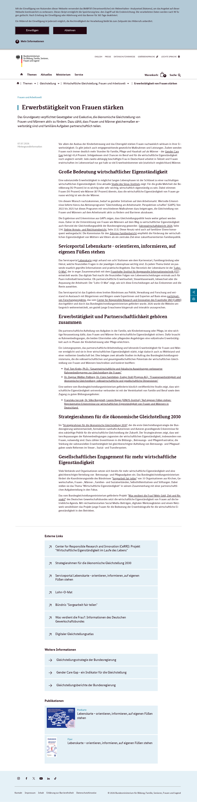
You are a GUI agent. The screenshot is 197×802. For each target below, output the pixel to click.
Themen (32, 74)
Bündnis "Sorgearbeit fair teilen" (76, 605)
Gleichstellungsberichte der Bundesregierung (86, 685)
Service (79, 74)
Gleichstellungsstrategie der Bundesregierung (86, 660)
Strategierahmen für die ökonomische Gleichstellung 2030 (95, 425)
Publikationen (54, 701)
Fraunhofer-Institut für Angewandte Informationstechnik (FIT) (145, 271)
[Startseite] (18, 84)
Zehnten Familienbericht (123, 233)
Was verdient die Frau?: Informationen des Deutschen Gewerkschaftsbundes (90, 619)
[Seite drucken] (193, 298)
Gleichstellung (48, 83)
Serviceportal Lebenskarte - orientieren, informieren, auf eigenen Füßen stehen (97, 577)
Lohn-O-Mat (63, 592)
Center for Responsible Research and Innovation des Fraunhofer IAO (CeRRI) (139, 300)
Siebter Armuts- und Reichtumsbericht (85, 229)
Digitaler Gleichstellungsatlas (74, 634)
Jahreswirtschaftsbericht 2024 (155, 225)
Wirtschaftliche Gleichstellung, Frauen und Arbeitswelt (94, 83)
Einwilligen (32, 30)
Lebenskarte (85, 260)
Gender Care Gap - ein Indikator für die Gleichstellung (91, 672)
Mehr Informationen (32, 41)
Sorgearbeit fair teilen (124, 478)
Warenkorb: (155, 75)
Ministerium (63, 74)
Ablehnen (69, 30)
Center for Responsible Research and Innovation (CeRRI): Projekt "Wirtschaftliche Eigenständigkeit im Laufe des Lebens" (97, 548)
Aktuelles (46, 74)
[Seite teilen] (193, 292)
